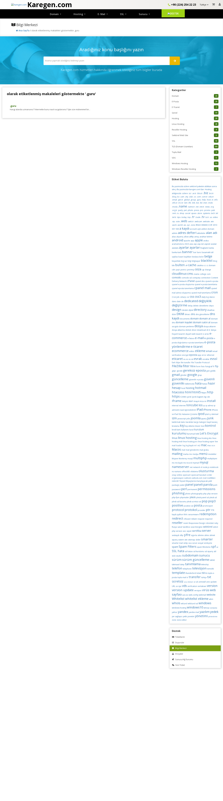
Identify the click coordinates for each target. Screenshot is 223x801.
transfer (195, 577)
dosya (198, 326)
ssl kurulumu (198, 551)
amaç (196, 236)
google (192, 375)
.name (182, 206)
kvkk (197, 433)
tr (187, 577)
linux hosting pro (190, 441)
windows (205, 603)
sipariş (175, 539)
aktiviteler (201, 233)
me (190, 454)
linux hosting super (206, 441)
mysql (204, 462)
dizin (174, 314)
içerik (189, 397)
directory (200, 310)
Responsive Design (197, 523)
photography (197, 493)
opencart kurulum (198, 475)
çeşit (178, 269)
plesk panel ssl (202, 497)
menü (203, 454)
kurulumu (179, 433)
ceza (198, 269)
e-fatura (191, 338)
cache (192, 265)
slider (198, 539)
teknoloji (205, 564)
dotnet (188, 330)
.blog (174, 196)
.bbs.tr (200, 193)
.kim (186, 203)
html (188, 392)
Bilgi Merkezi (180, 648)
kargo (196, 422)
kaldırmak (176, 422)
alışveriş (179, 236)
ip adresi (209, 405)
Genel (194, 113)
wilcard (184, 603)
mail (183, 450)
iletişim (185, 401)
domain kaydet (184, 322)
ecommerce (180, 351)
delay (190, 305)
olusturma (206, 471)
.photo (190, 210)
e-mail (199, 338)
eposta (193, 355)
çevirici (183, 269)
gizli (208, 371)
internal (175, 405)
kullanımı (185, 429)
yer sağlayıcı (177, 616)
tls (206, 573)
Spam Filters (187, 546)
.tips (179, 217)
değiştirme (179, 305)
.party (180, 210)
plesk (193, 497)
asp (195, 244)
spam (175, 546)
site (186, 539)
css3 (198, 297)
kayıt (209, 422)
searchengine (196, 527)
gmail (176, 375)
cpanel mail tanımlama (201, 292)
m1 (195, 445)
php (205, 493)
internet (182, 405)
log (183, 445)
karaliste (189, 422)
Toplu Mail (194, 152)
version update (183, 590)
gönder (183, 375)
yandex (183, 612)
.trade (197, 217)
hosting (190, 388)
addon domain (207, 229)
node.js (206, 467)
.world (180, 225)
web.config (193, 595)
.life (189, 203)
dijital (190, 310)
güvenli (209, 379)
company (196, 277)
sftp (181, 535)
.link (193, 203)
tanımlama (193, 564)
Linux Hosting (194, 124)
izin (174, 418)
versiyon (197, 590)
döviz (194, 330)
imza (202, 401)
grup (200, 375)
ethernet (210, 355)
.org (212, 206)
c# (186, 265)
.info (216, 199)
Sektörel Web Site (194, 135)
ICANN (183, 397)
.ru (177, 213)
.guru (13, 106)
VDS (194, 158)
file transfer (186, 362)
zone (174, 620)
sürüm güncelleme (195, 560)
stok (174, 556)
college (203, 274)
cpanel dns (200, 281)
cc (205, 265)
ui (194, 582)
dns (193, 314)
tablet (212, 560)
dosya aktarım (209, 326)
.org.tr (174, 210)
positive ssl (188, 506)
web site (185, 595)
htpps (203, 392)
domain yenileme (186, 326)
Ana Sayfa (24, 30)
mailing (177, 454)
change (208, 269)
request (201, 519)
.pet (185, 210)
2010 (215, 225)
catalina (200, 265)
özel (205, 478)
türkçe (204, 577)
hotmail (200, 388)
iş (210, 414)
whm (211, 599)
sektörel (207, 526)
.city (186, 196)
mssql (190, 458)
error (204, 355)
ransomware (193, 514)
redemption (207, 514)
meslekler (212, 454)
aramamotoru (178, 244)
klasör (198, 426)
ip (204, 405)
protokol (191, 510)
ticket (199, 573)
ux (177, 586)
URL (173, 586)
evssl (213, 359)
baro (199, 252)
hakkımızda (189, 383)
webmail (202, 595)
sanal (179, 527)
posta (198, 505)
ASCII (187, 244)
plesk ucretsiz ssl (194, 501)
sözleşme (208, 543)
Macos (176, 449)
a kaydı (184, 228)
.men (205, 203)
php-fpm (175, 497)
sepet (189, 531)
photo (188, 493)
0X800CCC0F (206, 225)
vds (184, 586)
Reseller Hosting (194, 129)
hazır (211, 383)
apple (199, 240)
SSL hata (178, 551)
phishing (178, 493)
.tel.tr (174, 217)
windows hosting (179, 607)
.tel (216, 213)
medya (195, 454)
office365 (186, 471)
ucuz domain (188, 582)
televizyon (199, 568)
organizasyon (178, 478)
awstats (175, 248)
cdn (173, 269)
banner (187, 252)
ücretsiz (177, 581)
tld (203, 573)
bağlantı (204, 248)
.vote (178, 221)
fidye (178, 362)
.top (189, 217)
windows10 (195, 607)
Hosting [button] (79, 14)
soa (190, 543)
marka (186, 454)
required (208, 519)
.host (208, 199)
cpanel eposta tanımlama (183, 288)
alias (174, 236)
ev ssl (191, 359)
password (176, 489)
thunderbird (191, 573)
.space (193, 213)
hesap (176, 388)
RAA (185, 514)
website (211, 594)
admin (174, 233)
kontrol (210, 426)
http (210, 392)
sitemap (191, 539)
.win (212, 221)
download (201, 330)
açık (199, 229)
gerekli (179, 371)
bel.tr (201, 256)
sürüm (177, 560)
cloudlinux (179, 274)
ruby (216, 523)
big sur (184, 261)
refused (187, 519)
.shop (181, 213)
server (206, 531)
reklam (194, 519)
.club (191, 196)
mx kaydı (179, 463)
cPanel (191, 281)
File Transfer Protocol (200, 362)
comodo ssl (187, 277)
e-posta (208, 338)
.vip (173, 221)
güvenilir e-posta (196, 379)
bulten (180, 265)
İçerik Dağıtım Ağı (199, 397)
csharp (183, 297)
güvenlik (178, 383)
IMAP (191, 401)
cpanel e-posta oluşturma (183, 284)
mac (204, 445)
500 (177, 229)
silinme (201, 535)
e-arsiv (206, 334)
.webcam (198, 221)
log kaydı (190, 445)
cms (190, 274)
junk (210, 418)
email (209, 351)
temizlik (210, 568)
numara (177, 471)
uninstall (202, 582)
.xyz (188, 225)
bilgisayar (196, 261)
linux (174, 438)
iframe (176, 401)
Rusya (174, 527)
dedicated (191, 301)
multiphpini (212, 458)
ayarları (195, 247)
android (177, 240)
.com (199, 196)
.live (197, 203)
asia (191, 244)
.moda (174, 206)
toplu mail (181, 577)
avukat (213, 244)
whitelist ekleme (196, 599)
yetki (185, 616)
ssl (217, 547)
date (179, 301)
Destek (174, 13)
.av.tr (194, 193)
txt (209, 577)
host (183, 388)
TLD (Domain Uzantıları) (195, 146)
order (209, 475)
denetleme (203, 305)
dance (212, 297)
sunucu (204, 555)
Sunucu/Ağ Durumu (183, 659)
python (180, 514)
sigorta (194, 535)
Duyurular (179, 642)
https (176, 396)
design (176, 310)
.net (197, 206)
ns (173, 471)
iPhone (207, 409)
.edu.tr (211, 196)
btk (173, 265)
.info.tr (174, 203)
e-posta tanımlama (196, 342)
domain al (204, 318)
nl (201, 467)
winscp (206, 607)
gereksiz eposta (194, 370)
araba (206, 240)
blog (215, 261)
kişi (182, 426)
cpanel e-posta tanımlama (206, 284)
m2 (199, 445)
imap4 (196, 401)
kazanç (215, 422)
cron (214, 292)
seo (184, 531)
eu (184, 359)
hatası (204, 383)
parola (208, 484)
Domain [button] (54, 14)
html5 (196, 392)
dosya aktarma (178, 330)
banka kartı (176, 252)
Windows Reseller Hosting (194, 169)
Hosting (194, 118)
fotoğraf (208, 366)
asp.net (200, 244)
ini (205, 401)
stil (215, 551)
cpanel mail (202, 288)
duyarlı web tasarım (194, 334)
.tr (193, 217)
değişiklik (205, 301)
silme (206, 535)
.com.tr (204, 196)
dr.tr (208, 330)
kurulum (199, 429)
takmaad (175, 564)
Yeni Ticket (179, 665)
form (198, 366)
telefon (177, 568)
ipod (201, 414)
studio (179, 556)
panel (189, 484)
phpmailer (184, 497)
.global (187, 199)
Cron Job (175, 297)
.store (199, 213)
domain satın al (201, 322)
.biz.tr (211, 193)
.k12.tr (180, 203)
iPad (200, 409)
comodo (176, 277)
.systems (206, 213)
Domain (194, 96)
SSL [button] (122, 14)
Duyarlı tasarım (178, 334)
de (182, 301)
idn (208, 397)
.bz (178, 196)
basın (180, 256)
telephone (187, 568)
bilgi (189, 261)
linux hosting (187, 438)
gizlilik (212, 371)
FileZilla (177, 366)
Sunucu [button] (143, 14)
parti (215, 485)
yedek (214, 612)
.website (206, 221)
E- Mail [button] (102, 14)
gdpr (174, 371)
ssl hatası (189, 551)
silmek (212, 535)
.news (207, 206)
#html (198, 225)
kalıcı (183, 422)
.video (215, 217)
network (196, 467)
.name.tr (191, 206)
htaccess (178, 392)
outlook (187, 478)
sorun (194, 543)
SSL (194, 141)
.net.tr (201, 206)
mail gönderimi (192, 450)
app (192, 240)
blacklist (207, 260)
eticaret (177, 359)
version (212, 586)
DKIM (180, 314)
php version (212, 493)
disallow (210, 310)
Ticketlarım (179, 637)
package (175, 485)
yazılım (204, 612)
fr (213, 366)
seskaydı (175, 535)
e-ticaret (197, 347)
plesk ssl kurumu (179, 501)
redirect (177, 518)
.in (212, 199)
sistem (181, 539)
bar (194, 252)
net (191, 467)
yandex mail (194, 612)
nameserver (180, 467)
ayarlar (184, 247)
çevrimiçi (190, 269)
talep (182, 564)
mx (173, 463)
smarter (207, 539)
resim (185, 523)
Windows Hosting (194, 163)
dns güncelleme (202, 314)
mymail (196, 463)
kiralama (175, 426)
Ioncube (192, 405)
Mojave (175, 458)
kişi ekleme (190, 426)
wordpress (213, 608)
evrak (198, 359)
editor (191, 351)
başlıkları (187, 256)
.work (174, 225)
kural (191, 429)
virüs (205, 590)
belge (208, 256)
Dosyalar (178, 654)
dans (174, 301)
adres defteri (187, 233)
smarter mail (177, 543)
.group (193, 199)
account (193, 229)
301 (173, 229)
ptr (208, 510)
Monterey (183, 458)
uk (197, 582)
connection (206, 277)
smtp (185, 543)
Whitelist (178, 599)
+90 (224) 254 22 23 (183, 4)
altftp (191, 236)
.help (204, 199)
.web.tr (191, 221)
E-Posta (194, 101)
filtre (193, 366)
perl (184, 489)
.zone (192, 225)
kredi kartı (176, 429)
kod (202, 426)
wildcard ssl (193, 603)
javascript (181, 418)
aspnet (207, 244)
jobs (188, 418)
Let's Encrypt (209, 433)
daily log (205, 297)
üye (179, 586)
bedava (195, 256)
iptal (207, 414)
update (213, 582)
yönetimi (201, 616)
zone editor (182, 620)
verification (192, 586)
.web (183, 221)
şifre (187, 535)
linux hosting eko (204, 438)
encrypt (185, 355)
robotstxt (210, 523)
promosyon (208, 506)
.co (194, 196)
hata (198, 383)
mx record (187, 463)
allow (186, 236)
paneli (198, 484)
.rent (174, 213)
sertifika (196, 530)
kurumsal (191, 433)
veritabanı (202, 586)
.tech (213, 213)
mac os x (211, 445)
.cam (182, 196)
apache (187, 240)
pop (205, 501)
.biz (205, 193)
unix (208, 582)
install (211, 401)
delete (196, 305)
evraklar (206, 359)
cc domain (210, 265)
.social (187, 213)
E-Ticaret (194, 107)
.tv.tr (207, 217)
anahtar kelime (206, 236)
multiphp (200, 458)
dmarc (187, 314)
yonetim (191, 616)
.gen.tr (180, 199)
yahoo (174, 612)
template (178, 573)
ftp (216, 366)
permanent (192, 489)
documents (185, 318)
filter (186, 366)
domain (194, 318)
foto (203, 366)
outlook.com (196, 478)
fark (173, 362)
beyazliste (176, 261)
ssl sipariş (209, 551)
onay (174, 475)
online (179, 475)
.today (184, 217)
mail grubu (204, 450)
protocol (178, 510)
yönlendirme (212, 616)
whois (176, 603)
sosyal (200, 543)
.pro (201, 210)
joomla (196, 418)
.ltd (201, 203)
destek (185, 310)
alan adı (211, 233)
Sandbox (186, 527)
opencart (187, 475)
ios (201, 405)
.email (174, 199)
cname (196, 274)
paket (182, 485)
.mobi (210, 203)
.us (210, 217)
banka (211, 248)
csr (188, 297)
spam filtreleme (204, 547)
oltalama (194, 471)
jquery (204, 418)
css (192, 297)
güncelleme (180, 379)
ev (187, 359)
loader (179, 445)
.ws (184, 225)
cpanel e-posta (211, 281)
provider (201, 510)
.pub (213, 210)
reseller (177, 523)
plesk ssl (213, 497)
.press (196, 210)
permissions (206, 489)
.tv (202, 217)
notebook (214, 467)
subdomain (190, 555)
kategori (202, 422)
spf (213, 546)
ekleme (200, 351)
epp (199, 355)
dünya (213, 330)
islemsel (214, 414)
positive (177, 505)
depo (211, 305)
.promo (207, 210)
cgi (203, 269)
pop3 (212, 501)
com (209, 274)
